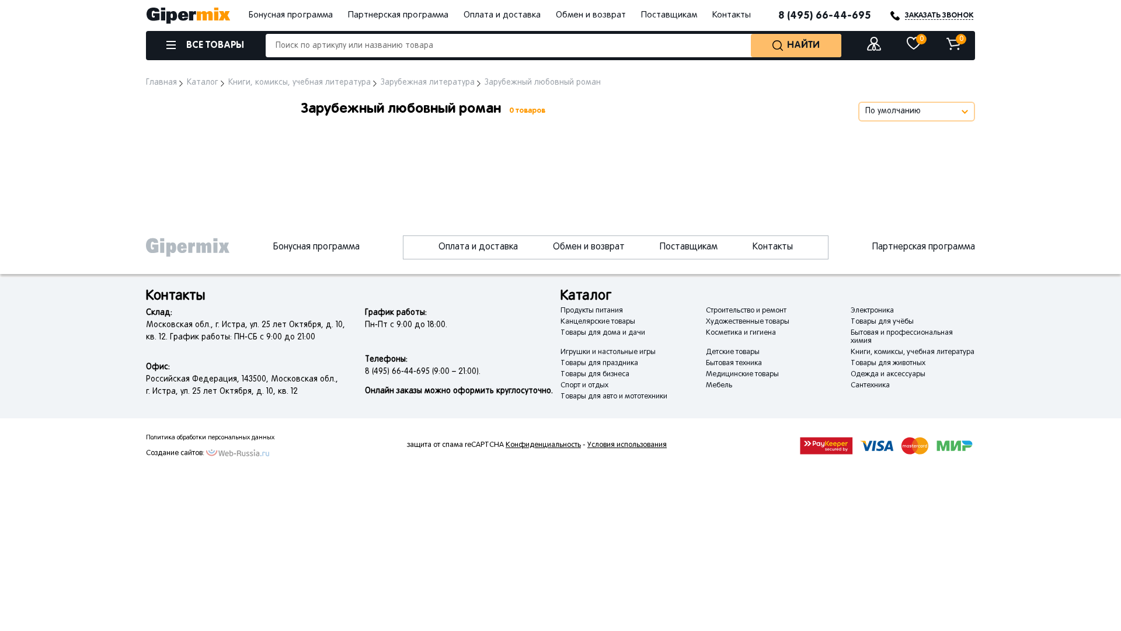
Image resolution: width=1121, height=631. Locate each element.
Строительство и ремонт (746, 310)
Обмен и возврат (591, 15)
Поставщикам (669, 15)
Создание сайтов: (175, 453)
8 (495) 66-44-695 (824, 16)
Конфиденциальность (543, 445)
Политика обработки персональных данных (210, 438)
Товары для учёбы (882, 321)
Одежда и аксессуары (888, 374)
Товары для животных (888, 363)
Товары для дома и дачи (602, 333)
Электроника (872, 310)
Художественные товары (747, 321)
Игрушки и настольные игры (608, 352)
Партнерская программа (398, 15)
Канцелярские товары (597, 321)
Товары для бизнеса (594, 374)
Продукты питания (591, 310)
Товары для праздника (599, 363)
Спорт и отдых (584, 385)
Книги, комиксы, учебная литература (912, 352)
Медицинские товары (742, 374)
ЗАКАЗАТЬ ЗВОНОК (939, 15)
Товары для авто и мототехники (613, 396)
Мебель (719, 385)
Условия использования (627, 445)
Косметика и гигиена (741, 333)
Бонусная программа (291, 15)
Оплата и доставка (502, 15)
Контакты (731, 15)
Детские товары (733, 352)
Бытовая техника (734, 363)
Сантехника (870, 385)
